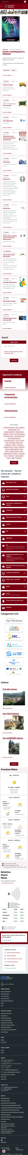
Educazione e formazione (7, 1022)
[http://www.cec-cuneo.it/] (14, 637)
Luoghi (2, 1050)
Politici (2, 1003)
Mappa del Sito (19, 1149)
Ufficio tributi (13, 104)
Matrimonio (21, 447)
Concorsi (17, 440)
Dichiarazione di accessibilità (7, 1124)
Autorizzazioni (4, 1015)
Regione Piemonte (5, 1)
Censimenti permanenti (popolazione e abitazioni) (12, 1112)
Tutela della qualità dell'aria (10, 282)
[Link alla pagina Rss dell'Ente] (2, 1140)
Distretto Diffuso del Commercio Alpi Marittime (12, 1117)
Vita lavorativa (4, 1032)
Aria (19, 429)
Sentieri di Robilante (5, 1114)
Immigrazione (8, 445)
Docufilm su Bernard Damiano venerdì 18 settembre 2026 (13, 352)
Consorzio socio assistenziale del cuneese (10, 1105)
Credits (8, 1149)
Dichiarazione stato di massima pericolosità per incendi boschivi (9, 137)
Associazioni (6, 434)
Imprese (14, 445)
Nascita (7, 451)
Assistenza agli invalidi (9, 431)
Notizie (2, 1040)
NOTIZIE (6, 49)
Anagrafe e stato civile (6, 1013)
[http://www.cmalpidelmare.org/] (14, 628)
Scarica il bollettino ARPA (9, 927)
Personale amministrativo (7, 1001)
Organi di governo (5, 998)
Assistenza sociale (19, 431)
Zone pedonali (18, 458)
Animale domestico (12, 429)
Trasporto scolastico (8, 85)
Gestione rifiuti (19, 442)
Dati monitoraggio (5, 1148)
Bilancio (11, 434)
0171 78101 (8, 1066)
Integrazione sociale (8, 447)
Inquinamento (20, 445)
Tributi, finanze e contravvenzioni (8, 1029)
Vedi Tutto (14, 360)
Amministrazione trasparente (8, 1126)
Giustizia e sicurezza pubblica (7, 1025)
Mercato (7, 449)
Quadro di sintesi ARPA (9, 929)
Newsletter (3, 1142)
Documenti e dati (5, 994)
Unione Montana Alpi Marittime (8, 1103)
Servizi (16, 1148)
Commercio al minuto (8, 436)
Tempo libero (11, 455)
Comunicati (3, 1042)
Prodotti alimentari (8, 453)
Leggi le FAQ (4, 1127)
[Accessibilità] (4, 1151)
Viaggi (12, 458)
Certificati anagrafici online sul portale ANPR (9, 319)
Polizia (21, 451)
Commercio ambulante (19, 436)
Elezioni (22, 440)
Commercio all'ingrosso (20, 434)
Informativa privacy (5, 1119)
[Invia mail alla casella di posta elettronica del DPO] (11, 1087)
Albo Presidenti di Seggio (9, 301)
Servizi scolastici (7, 105)
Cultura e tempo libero (6, 1020)
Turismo (8, 458)
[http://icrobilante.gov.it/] (14, 645)
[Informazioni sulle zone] (7, 883)
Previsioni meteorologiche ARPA (11, 865)
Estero (7, 442)
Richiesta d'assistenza (6, 1133)
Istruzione (16, 447)
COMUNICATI (8, 251)
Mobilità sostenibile (14, 449)
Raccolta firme (6, 179)
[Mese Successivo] (25, 342)
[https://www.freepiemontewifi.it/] (14, 662)
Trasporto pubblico (19, 455)
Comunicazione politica (9, 440)
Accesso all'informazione (9, 427)
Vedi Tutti (14, 462)
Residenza (15, 453)
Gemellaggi (12, 442)
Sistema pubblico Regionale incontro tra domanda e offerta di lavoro (10, 237)
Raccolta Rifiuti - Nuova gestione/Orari (9, 255)
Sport (6, 455)
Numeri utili (3, 1079)
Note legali (3, 1121)
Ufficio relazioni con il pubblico (8, 1074)
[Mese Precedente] (3, 342)
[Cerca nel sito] (23, 6)
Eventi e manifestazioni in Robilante (14, 52)
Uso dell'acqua (6, 162)
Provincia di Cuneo (5, 1100)
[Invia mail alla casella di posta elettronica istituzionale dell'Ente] (11, 1070)
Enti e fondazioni (5, 996)
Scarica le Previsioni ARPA (9, 863)
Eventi (2, 1052)
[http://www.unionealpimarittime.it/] (14, 620)
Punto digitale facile (8, 121)
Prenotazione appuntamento (8, 1131)
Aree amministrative (6, 991)
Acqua (17, 427)
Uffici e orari (3, 1077)
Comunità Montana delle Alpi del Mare (10, 1110)
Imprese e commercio (6, 1027)
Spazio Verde (21, 453)
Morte (21, 449)
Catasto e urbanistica (6, 1018)
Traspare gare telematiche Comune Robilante (11, 1107)
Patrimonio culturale (14, 451)
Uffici (2, 1005)
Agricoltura (22, 427)
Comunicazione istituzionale (14, 438)
